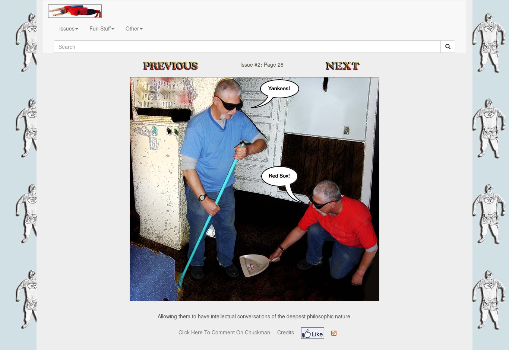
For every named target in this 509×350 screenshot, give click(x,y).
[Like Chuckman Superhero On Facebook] (312, 332)
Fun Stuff (100, 28)
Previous (178, 65)
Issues (67, 28)
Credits (285, 332)
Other (132, 28)
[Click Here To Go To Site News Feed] (333, 332)
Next (345, 65)
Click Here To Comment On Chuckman (224, 332)
